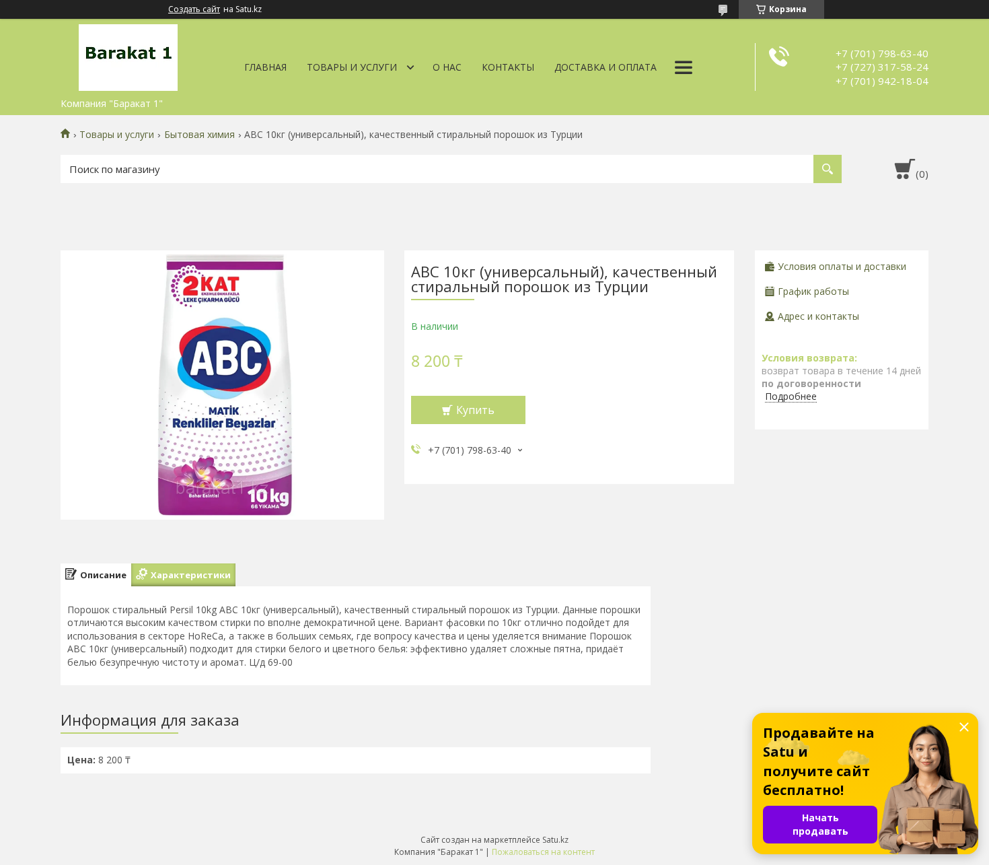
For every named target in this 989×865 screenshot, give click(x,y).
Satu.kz (555, 839)
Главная (265, 67)
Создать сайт (194, 9)
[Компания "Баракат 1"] (128, 55)
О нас (447, 67)
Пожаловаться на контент (543, 852)
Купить (475, 410)
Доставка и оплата (605, 67)
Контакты (508, 67)
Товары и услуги (352, 67)
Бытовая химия (199, 135)
